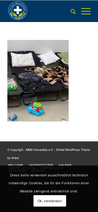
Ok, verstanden (50, 200)
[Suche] (70, 11)
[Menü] (83, 11)
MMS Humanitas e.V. (39, 149)
